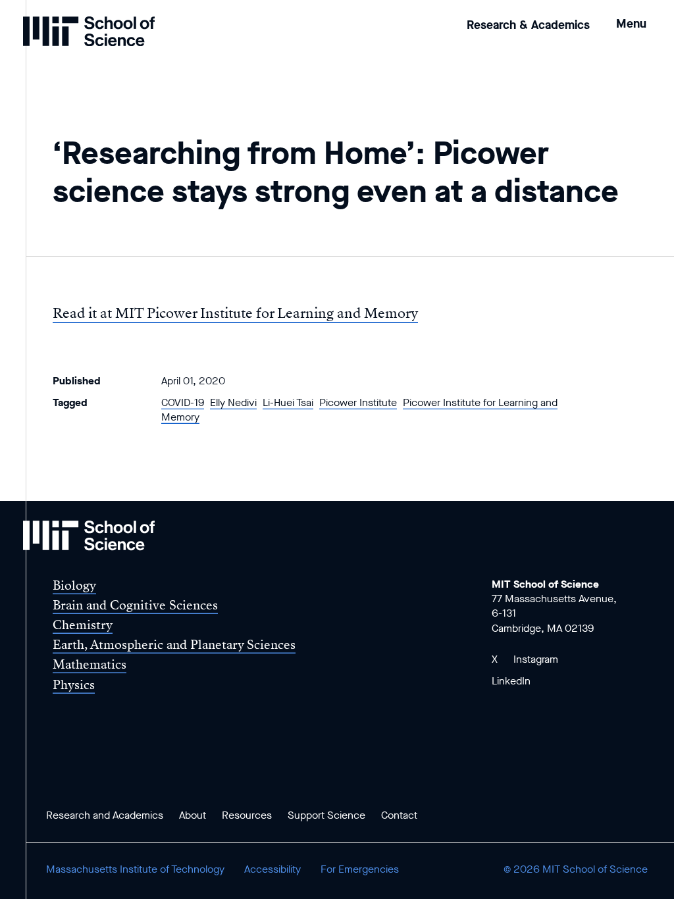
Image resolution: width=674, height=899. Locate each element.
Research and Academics (104, 815)
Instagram (535, 659)
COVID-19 (182, 402)
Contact (399, 815)
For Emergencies (360, 869)
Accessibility (272, 869)
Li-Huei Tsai (288, 402)
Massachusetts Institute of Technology (135, 869)
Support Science (326, 815)
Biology (74, 585)
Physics (74, 685)
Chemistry (83, 625)
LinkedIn (511, 681)
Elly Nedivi (233, 402)
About (192, 815)
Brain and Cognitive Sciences (135, 605)
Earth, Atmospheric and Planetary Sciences (174, 645)
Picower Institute (358, 402)
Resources (247, 815)
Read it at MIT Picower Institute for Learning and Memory (235, 313)
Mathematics (89, 664)
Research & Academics (528, 25)
